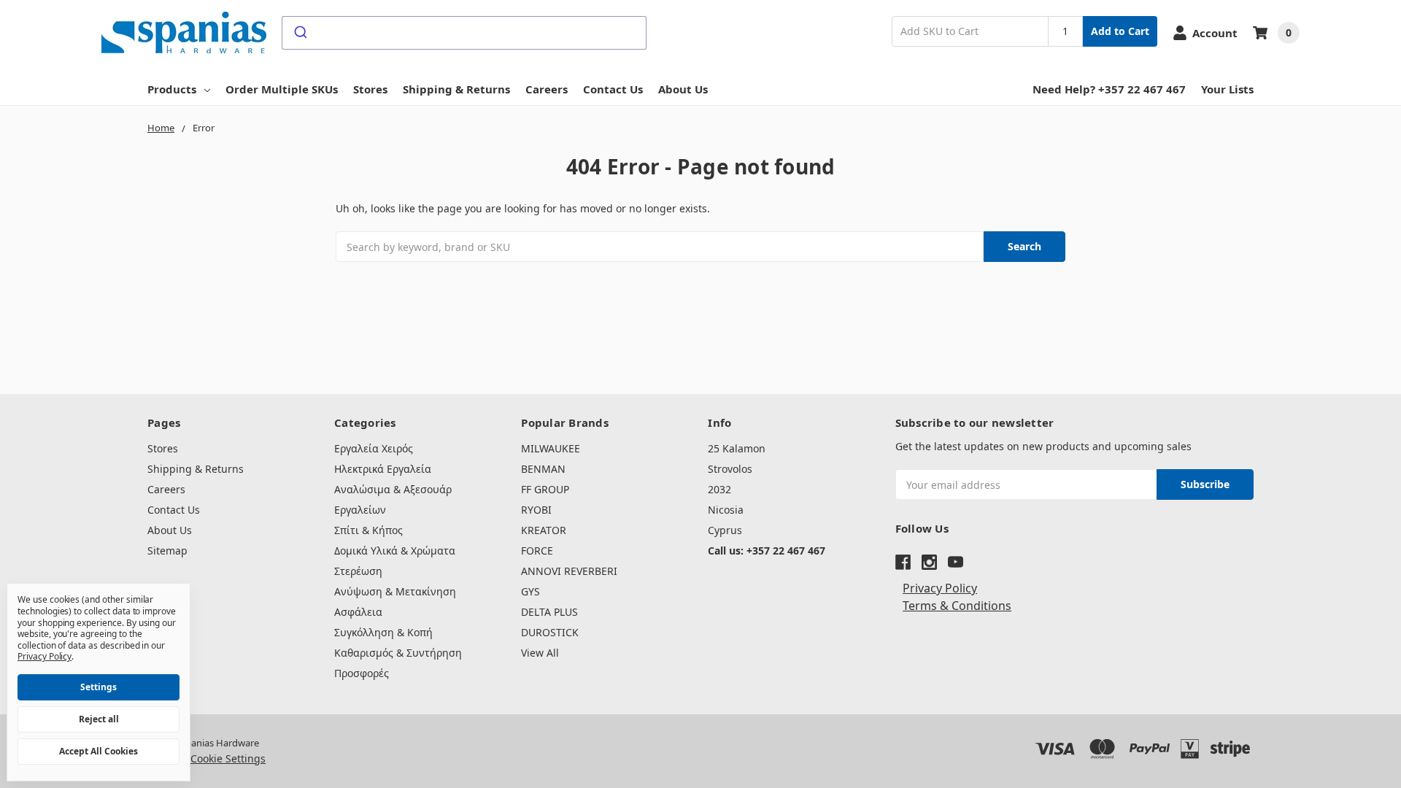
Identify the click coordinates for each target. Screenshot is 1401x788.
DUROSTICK (550, 632)
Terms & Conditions (957, 606)
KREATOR (543, 530)
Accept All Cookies (98, 751)
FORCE (537, 550)
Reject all (99, 719)
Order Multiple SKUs (281, 89)
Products (171, 89)
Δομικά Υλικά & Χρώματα (394, 550)
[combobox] (464, 33)
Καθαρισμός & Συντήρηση (398, 653)
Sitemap (167, 550)
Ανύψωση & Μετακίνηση (395, 591)
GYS (530, 591)
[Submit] (299, 33)
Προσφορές (361, 673)
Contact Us (613, 89)
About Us (683, 89)
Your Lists (1227, 89)
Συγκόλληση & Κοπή (383, 632)
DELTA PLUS (549, 612)
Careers (546, 89)
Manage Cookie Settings (206, 758)
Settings (98, 687)
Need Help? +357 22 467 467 (1109, 89)
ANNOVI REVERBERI (569, 571)
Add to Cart (1120, 31)
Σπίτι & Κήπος (368, 530)
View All (540, 653)
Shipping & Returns (456, 89)
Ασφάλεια (358, 612)
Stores (370, 89)
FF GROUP (545, 489)
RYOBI (536, 510)
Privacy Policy (940, 588)
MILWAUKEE (550, 448)
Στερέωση (358, 571)
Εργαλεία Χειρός (373, 448)
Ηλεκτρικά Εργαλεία (382, 469)
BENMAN (543, 469)
